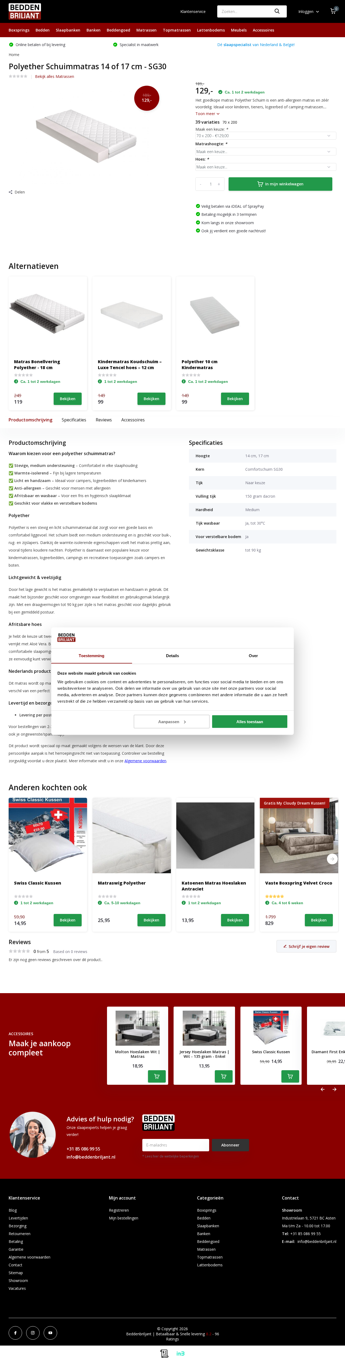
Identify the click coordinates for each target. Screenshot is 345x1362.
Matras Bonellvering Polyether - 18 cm (37, 364)
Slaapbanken (68, 30)
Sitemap (16, 1272)
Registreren (119, 1210)
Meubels (239, 30)
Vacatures (17, 1288)
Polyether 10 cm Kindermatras (200, 364)
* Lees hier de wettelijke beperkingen (170, 1156)
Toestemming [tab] (91, 655)
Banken (94, 30)
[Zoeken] (277, 11)
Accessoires (263, 30)
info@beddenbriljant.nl (91, 1157)
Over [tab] (253, 655)
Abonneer (230, 1145)
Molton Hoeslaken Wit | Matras (137, 1054)
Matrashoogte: (211, 143)
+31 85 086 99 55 (83, 1149)
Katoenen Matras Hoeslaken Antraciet (214, 886)
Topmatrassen (177, 30)
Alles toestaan (249, 721)
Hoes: (202, 159)
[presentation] (323, 1089)
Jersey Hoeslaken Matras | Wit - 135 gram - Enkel (204, 1054)
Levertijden (18, 1218)
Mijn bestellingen (123, 1218)
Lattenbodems (211, 30)
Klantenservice (193, 11)
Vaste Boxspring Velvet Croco (298, 883)
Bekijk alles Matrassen (54, 76)
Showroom (18, 1280)
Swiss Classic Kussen (37, 883)
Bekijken (67, 398)
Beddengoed (118, 30)
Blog (13, 1210)
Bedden (43, 30)
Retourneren (19, 1233)
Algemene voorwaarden (29, 1257)
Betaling (16, 1241)
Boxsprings (19, 30)
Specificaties (74, 420)
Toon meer (205, 113)
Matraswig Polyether (122, 883)
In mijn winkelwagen (284, 183)
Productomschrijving (30, 420)
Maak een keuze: (211, 129)
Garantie (16, 1249)
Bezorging (17, 1225)
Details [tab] (172, 655)
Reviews (104, 420)
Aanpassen (168, 721)
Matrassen (146, 30)
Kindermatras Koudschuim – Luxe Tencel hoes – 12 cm (130, 364)
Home (14, 54)
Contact (15, 1264)
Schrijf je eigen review (309, 946)
